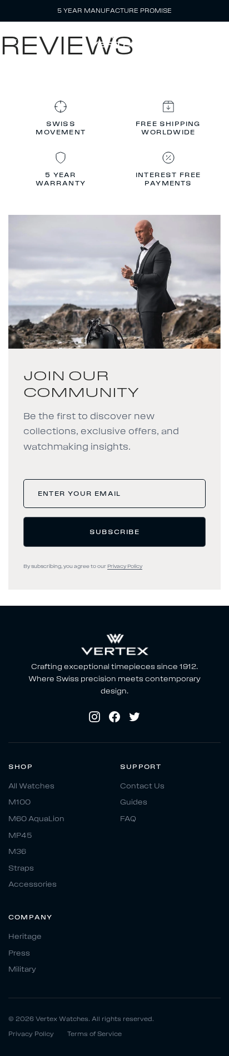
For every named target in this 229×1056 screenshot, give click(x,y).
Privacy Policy (124, 566)
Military (22, 969)
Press (19, 953)
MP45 (20, 835)
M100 (19, 802)
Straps (21, 868)
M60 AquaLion (36, 818)
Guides (133, 802)
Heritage (25, 936)
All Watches (31, 785)
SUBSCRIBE (114, 531)
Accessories (32, 884)
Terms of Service (94, 1034)
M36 (17, 851)
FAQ (128, 818)
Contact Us (142, 785)
